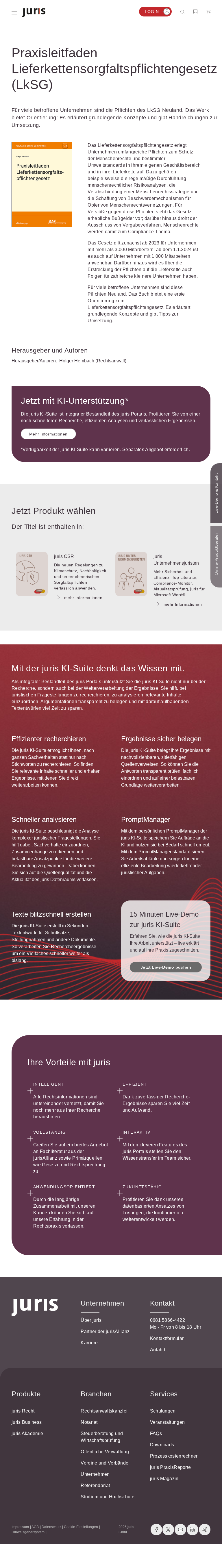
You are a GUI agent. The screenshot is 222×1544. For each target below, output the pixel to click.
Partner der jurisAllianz (105, 1331)
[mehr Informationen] (32, 574)
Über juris (91, 1320)
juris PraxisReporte (170, 1467)
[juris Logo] (33, 12)
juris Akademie (27, 1433)
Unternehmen (95, 1474)
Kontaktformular (167, 1338)
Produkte (26, 1394)
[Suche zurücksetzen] (178, 11)
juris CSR (64, 556)
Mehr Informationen (48, 434)
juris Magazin (164, 1478)
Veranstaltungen (167, 1422)
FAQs (156, 1433)
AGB (35, 1527)
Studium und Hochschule (107, 1496)
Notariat (89, 1422)
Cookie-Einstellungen (81, 1527)
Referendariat (95, 1485)
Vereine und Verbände (104, 1462)
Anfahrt (157, 1349)
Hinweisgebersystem (28, 1532)
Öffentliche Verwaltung (105, 1451)
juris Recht (23, 1410)
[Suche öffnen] (183, 11)
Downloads (162, 1444)
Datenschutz (51, 1527)
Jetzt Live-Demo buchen (165, 967)
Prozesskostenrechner (174, 1456)
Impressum (20, 1527)
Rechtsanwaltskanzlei (104, 1410)
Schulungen (163, 1410)
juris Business (27, 1422)
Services (164, 1394)
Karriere (89, 1342)
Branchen (96, 1394)
